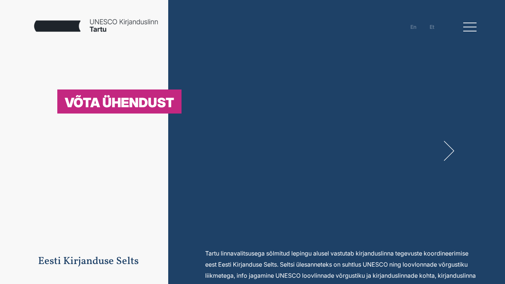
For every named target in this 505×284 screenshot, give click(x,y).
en (413, 27)
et (432, 27)
